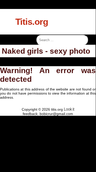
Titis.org (31, 22)
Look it (69, 109)
